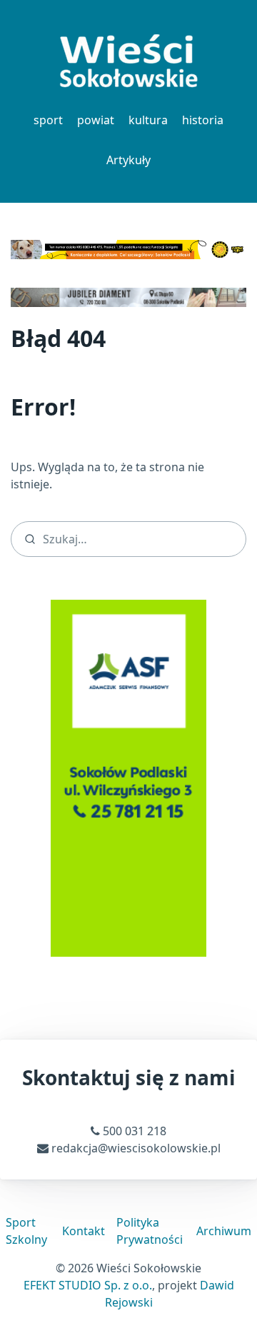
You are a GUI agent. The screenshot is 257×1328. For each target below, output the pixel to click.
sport (48, 120)
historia (202, 120)
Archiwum (223, 1231)
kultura (148, 120)
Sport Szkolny (26, 1230)
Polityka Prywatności (149, 1230)
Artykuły (128, 160)
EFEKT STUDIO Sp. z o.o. (88, 1285)
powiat (95, 120)
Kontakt (83, 1231)
